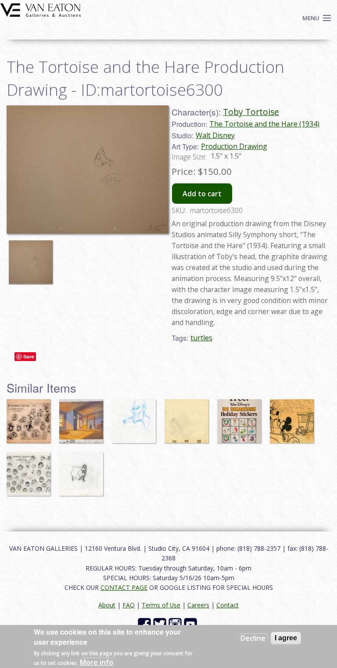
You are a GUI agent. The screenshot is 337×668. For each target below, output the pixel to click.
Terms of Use (161, 605)
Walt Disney (215, 135)
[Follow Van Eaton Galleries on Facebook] (145, 623)
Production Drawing (234, 146)
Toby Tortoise (251, 112)
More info (96, 662)
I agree (286, 638)
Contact (227, 605)
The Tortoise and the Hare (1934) (264, 124)
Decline (252, 638)
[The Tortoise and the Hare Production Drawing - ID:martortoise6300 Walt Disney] (87, 168)
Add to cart (202, 194)
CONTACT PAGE (123, 587)
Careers (198, 605)
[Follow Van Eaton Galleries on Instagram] (176, 623)
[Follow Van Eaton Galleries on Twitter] (160, 623)
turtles (201, 338)
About (106, 605)
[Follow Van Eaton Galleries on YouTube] (191, 623)
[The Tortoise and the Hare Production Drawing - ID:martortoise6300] (33, 258)
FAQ (128, 605)
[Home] (40, 9)
